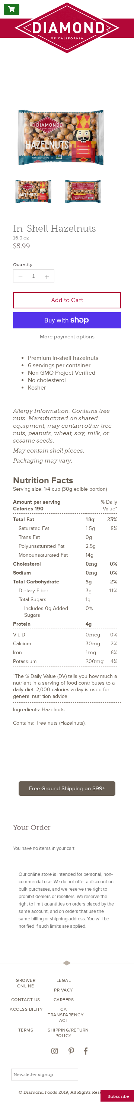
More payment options (67, 337)
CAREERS (64, 1000)
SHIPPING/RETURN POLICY (64, 1033)
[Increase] (47, 276)
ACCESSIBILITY (26, 1009)
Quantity (22, 264)
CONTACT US (25, 1000)
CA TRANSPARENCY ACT (64, 1015)
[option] (36, 192)
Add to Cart (67, 300)
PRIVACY (63, 990)
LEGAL (64, 980)
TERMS (26, 1030)
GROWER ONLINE (25, 983)
